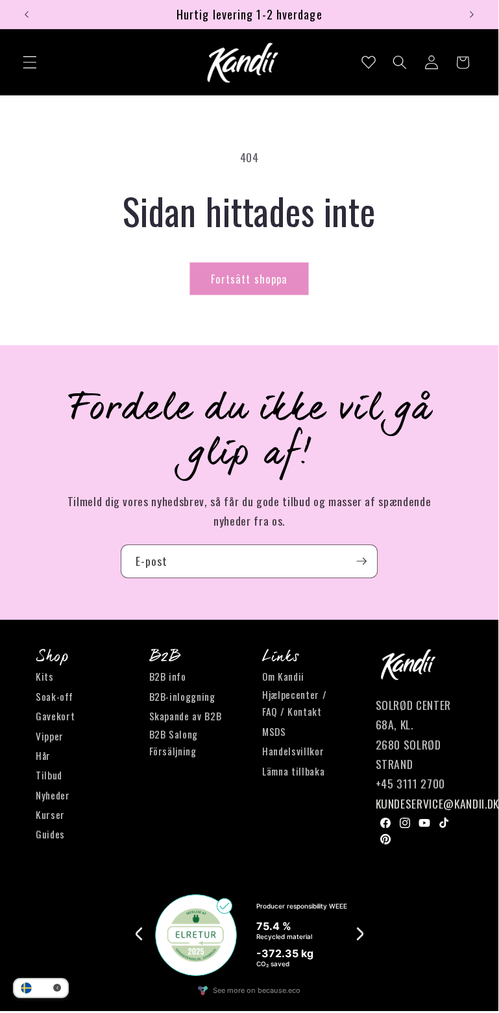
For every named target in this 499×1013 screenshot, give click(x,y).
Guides (50, 834)
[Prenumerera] (361, 561)
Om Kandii (283, 676)
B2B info (167, 676)
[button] (29, 62)
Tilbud (49, 775)
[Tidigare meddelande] (26, 14)
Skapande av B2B (185, 716)
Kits (45, 676)
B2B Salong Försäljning (174, 743)
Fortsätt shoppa (249, 279)
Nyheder (53, 795)
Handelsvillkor (293, 751)
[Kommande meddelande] (471, 14)
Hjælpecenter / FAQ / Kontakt (294, 703)
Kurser (50, 814)
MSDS (274, 731)
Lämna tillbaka (293, 771)
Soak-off (54, 696)
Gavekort (55, 716)
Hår (43, 755)
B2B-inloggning (182, 696)
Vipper (50, 736)
